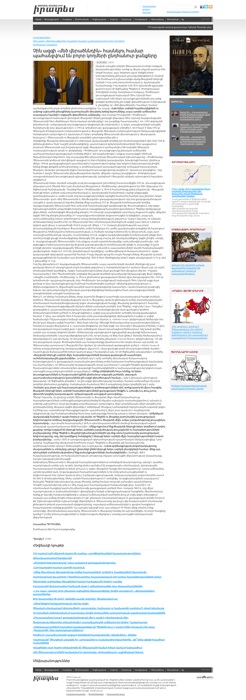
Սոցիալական (99, 19)
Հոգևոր (114, 19)
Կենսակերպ (157, 19)
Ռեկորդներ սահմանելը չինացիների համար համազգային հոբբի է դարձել (77, 581)
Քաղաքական (51, 19)
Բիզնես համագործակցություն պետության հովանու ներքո (189, 387)
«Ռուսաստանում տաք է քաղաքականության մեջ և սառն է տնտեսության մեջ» (81, 617)
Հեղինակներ (149, 6)
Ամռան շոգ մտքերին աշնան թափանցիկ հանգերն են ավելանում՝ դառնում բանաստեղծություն (188, 269)
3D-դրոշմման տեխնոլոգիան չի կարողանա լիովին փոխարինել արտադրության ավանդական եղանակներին (99, 613)
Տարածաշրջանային (184, 162)
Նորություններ (41, 37)
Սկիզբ (54, 9)
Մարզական (141, 19)
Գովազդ (146, 12)
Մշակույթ (126, 19)
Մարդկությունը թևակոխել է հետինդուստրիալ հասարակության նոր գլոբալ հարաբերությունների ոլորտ (97, 577)
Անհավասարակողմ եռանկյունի (52, 558)
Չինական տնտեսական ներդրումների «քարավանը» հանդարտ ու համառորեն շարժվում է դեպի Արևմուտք (98, 608)
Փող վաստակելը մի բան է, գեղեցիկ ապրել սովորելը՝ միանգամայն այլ (75, 599)
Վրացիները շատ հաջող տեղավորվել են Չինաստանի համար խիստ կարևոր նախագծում (87, 647)
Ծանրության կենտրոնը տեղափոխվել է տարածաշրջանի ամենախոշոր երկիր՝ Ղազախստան (90, 622)
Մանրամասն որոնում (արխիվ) (183, 12)
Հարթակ (67, 19)
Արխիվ (146, 9)
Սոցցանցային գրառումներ (188, 230)
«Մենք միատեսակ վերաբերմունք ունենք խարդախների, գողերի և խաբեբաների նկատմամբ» (90, 572)
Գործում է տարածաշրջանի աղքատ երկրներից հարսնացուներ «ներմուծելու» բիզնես (85, 635)
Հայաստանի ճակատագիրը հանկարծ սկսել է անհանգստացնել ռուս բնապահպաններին (87, 586)
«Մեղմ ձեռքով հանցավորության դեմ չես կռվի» (61, 603)
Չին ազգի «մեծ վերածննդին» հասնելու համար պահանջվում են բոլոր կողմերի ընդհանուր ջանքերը (79, 43)
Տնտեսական (82, 19)
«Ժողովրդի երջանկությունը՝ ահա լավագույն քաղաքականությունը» (74, 562)
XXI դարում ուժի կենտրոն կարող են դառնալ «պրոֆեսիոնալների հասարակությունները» (87, 553)
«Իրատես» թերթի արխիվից (187, 291)
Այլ (182, 19)
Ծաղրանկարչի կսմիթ (184, 352)
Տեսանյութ (172, 19)
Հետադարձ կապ (116, 694)
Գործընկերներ (96, 694)
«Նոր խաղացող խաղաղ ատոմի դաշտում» (59, 567)
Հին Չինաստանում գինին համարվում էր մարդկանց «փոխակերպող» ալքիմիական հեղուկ (88, 652)
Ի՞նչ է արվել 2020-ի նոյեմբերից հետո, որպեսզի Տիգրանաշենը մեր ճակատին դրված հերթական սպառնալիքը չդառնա (191, 192)
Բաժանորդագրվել (76, 694)
